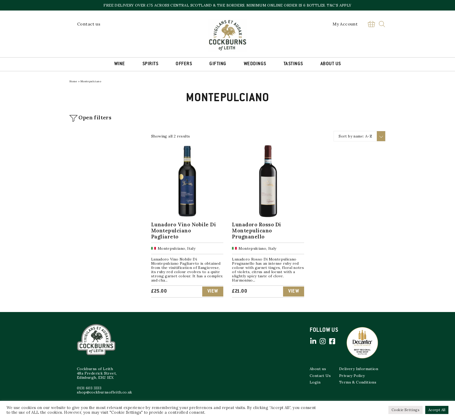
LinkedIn (313, 341)
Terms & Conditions (357, 382)
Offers (184, 64)
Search (381, 24)
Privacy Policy (352, 375)
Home (73, 81)
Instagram (322, 341)
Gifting (217, 64)
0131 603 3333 (89, 388)
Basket (371, 24)
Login (315, 382)
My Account (345, 24)
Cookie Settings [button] (405, 410)
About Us (330, 64)
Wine (119, 64)
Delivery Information (358, 368)
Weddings (255, 64)
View (212, 291)
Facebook (332, 341)
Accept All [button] (436, 410)
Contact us (88, 24)
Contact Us (320, 375)
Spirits (150, 64)
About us (318, 368)
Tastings (293, 64)
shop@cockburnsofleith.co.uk (104, 392)
